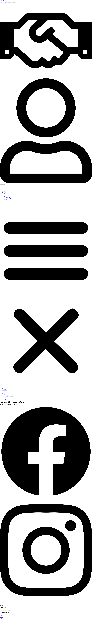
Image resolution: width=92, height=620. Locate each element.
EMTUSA (5, 199)
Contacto (1, 613)
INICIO (3, 190)
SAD (4, 200)
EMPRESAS (4, 195)
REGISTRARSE (4, 201)
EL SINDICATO (4, 192)
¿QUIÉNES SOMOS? (7, 193)
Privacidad (1, 617)
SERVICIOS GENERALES (10, 197)
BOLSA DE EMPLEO (9, 198)
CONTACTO (6, 392)
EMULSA (5, 196)
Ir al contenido (2, 0)
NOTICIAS (4, 191)
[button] (46, 295)
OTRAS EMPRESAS (7, 398)
